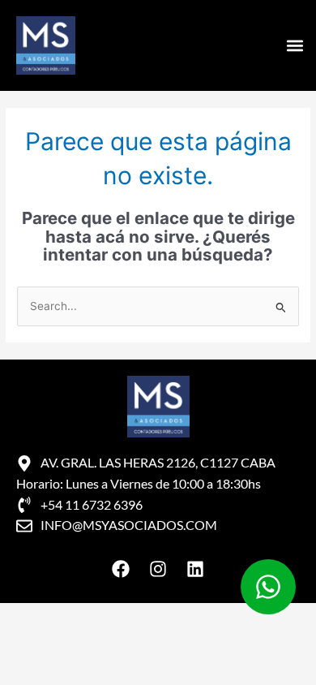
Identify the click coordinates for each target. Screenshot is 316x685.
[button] (294, 45)
